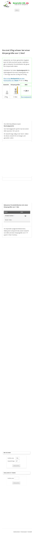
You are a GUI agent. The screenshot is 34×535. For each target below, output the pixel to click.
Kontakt (30, 531)
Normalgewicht (26, 97)
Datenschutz (16, 531)
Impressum (24, 531)
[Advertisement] (17, 31)
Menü (17, 10)
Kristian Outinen (9, 215)
